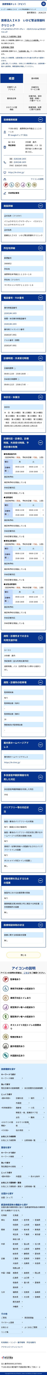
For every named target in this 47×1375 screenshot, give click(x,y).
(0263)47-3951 (10, 334)
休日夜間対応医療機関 (33, 1088)
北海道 (15, 1215)
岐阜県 (15, 1253)
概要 (11, 78)
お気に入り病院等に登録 (11, 36)
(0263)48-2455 (20, 158)
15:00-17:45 (21, 384)
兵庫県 (26, 1263)
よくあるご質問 (30, 1327)
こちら (26, 972)
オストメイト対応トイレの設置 (17, 860)
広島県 (15, 1277)
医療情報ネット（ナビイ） (14, 3)
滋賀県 (26, 1258)
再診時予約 (8, 476)
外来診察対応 (9, 487)
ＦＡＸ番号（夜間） (12, 340)
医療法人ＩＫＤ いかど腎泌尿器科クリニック (23, 235)
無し (6, 866)
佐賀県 (26, 1292)
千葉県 (26, 1234)
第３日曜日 (32, 415)
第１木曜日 (16, 412)
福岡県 (15, 1292)
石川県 (37, 1244)
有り (6, 697)
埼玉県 (15, 1234)
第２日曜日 (10, 415)
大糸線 (7, 655)
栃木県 (26, 1229)
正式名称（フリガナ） (13, 215)
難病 (32, 1117)
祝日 (7, 422)
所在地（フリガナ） (12, 279)
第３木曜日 (21, 415)
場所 (32, 1098)
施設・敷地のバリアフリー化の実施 (18, 821)
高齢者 (18, 1107)
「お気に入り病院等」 (32, 40)
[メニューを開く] (43, 3)
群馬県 (37, 1229)
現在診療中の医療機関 (10, 1088)
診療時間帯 (8, 368)
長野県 (37, 1248)
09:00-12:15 (9, 384)
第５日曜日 (38, 419)
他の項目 (19, 1130)
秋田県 (15, 1224)
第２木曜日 (38, 412)
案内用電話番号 (10, 307)
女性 (18, 1117)
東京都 (37, 1234)
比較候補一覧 (29, 1140)
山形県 (26, 1224)
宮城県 (37, 1219)
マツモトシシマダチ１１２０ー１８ (18, 285)
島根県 (26, 1272)
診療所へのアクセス (11, 88)
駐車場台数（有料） (12, 703)
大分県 (26, 1296)
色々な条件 (35, 1176)
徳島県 (15, 1282)
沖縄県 (15, 1306)
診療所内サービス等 (35, 88)
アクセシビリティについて (12, 1346)
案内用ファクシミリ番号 (14, 329)
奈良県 (37, 1263)
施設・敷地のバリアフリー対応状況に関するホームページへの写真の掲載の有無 (23, 834)
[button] (23, 206)
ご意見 (4, 1317)
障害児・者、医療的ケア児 (27, 1112)
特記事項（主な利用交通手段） (17, 661)
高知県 (15, 1287)
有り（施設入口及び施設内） (16, 827)
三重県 (15, 1258)
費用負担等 (11, 98)
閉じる (23, 955)
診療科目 (19, 1098)
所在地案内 (31, 1342)
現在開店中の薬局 (8, 1166)
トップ (3, 9)
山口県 (26, 1277)
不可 (6, 794)
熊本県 (15, 1296)
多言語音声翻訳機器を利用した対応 (18, 789)
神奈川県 (16, 1239)
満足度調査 (29, 1317)
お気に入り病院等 (8, 1140)
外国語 (18, 1103)
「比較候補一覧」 (23, 51)
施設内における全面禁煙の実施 (17, 892)
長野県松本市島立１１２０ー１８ (18, 274)
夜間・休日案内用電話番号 (15, 318)
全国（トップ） (7, 1197)
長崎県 (37, 1292)
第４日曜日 (16, 419)
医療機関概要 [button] (10, 119)
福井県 (15, 1248)
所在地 (7, 268)
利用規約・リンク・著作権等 (13, 1342)
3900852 (7, 263)
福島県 (37, 1224)
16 (5, 719)
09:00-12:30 (9, 373)
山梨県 (26, 1248)
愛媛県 (37, 1282)
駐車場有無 (8, 692)
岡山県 (37, 1272)
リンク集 (4, 1332)
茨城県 (15, 1229)
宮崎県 (37, 1296)
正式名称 (8, 229)
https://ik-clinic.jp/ (16, 172)
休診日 (7, 407)
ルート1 (7, 650)
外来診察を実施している (14, 493)
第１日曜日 (27, 412)
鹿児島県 (16, 1301)
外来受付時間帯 (10, 379)
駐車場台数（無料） (12, 713)
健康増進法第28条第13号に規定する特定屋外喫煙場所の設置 (21, 905)
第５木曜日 (27, 419)
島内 (13, 655)
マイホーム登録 (7, 1322)
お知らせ (4, 1327)
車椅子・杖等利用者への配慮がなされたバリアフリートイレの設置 (23, 848)
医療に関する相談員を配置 (15, 934)
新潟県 (15, 1244)
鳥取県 (15, 1272)
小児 (32, 1107)
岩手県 (26, 1219)
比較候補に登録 (7, 47)
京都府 (37, 1258)
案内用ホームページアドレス (16, 756)
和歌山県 (16, 1268)
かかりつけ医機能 (11, 108)
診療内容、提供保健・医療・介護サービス (35, 98)
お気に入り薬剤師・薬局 (11, 1186)
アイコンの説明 (37, 179)
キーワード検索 (7, 1078)
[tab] (11, 78)
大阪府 (15, 1263)
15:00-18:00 (21, 373)
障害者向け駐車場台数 (13, 724)
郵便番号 (8, 258)
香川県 (26, 1282)
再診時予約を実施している (15, 482)
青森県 (15, 1219)
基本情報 (35, 78)
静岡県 (26, 1253)
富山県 (26, 1244)
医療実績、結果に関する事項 (35, 108)
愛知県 (37, 1253)
